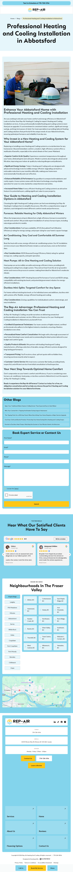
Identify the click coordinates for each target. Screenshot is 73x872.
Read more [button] (9, 563)
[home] (36, 10)
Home (12, 18)
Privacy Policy (19, 862)
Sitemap (56, 862)
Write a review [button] (60, 539)
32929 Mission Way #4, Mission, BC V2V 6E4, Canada (36, 742)
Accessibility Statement (45, 862)
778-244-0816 (57, 855)
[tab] (12, 597)
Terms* (16, 488)
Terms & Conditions (30, 862)
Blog (18, 18)
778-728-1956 (36, 732)
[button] (52, 868)
